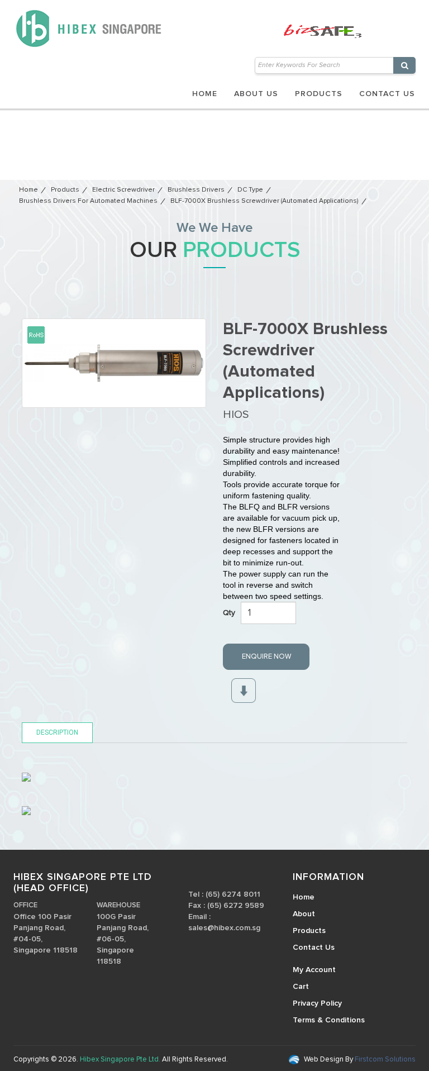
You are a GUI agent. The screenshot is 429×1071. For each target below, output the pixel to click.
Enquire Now (266, 656)
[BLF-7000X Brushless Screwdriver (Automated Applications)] (114, 363)
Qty (229, 613)
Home (204, 94)
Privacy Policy (317, 1003)
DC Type (250, 190)
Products (318, 94)
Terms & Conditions (329, 1020)
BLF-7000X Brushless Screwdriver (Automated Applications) (264, 201)
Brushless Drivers (196, 190)
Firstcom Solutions (384, 1059)
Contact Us (387, 94)
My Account (314, 970)
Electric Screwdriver (123, 190)
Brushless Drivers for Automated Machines (88, 201)
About (304, 914)
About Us (256, 94)
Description (57, 732)
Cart (301, 987)
